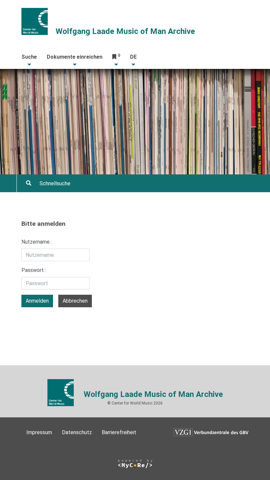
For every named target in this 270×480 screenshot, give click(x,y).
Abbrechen (75, 301)
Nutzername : (36, 242)
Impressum (39, 432)
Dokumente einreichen (74, 57)
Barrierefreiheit (119, 432)
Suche (29, 57)
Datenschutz (77, 432)
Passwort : (33, 270)
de (133, 57)
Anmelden (37, 301)
